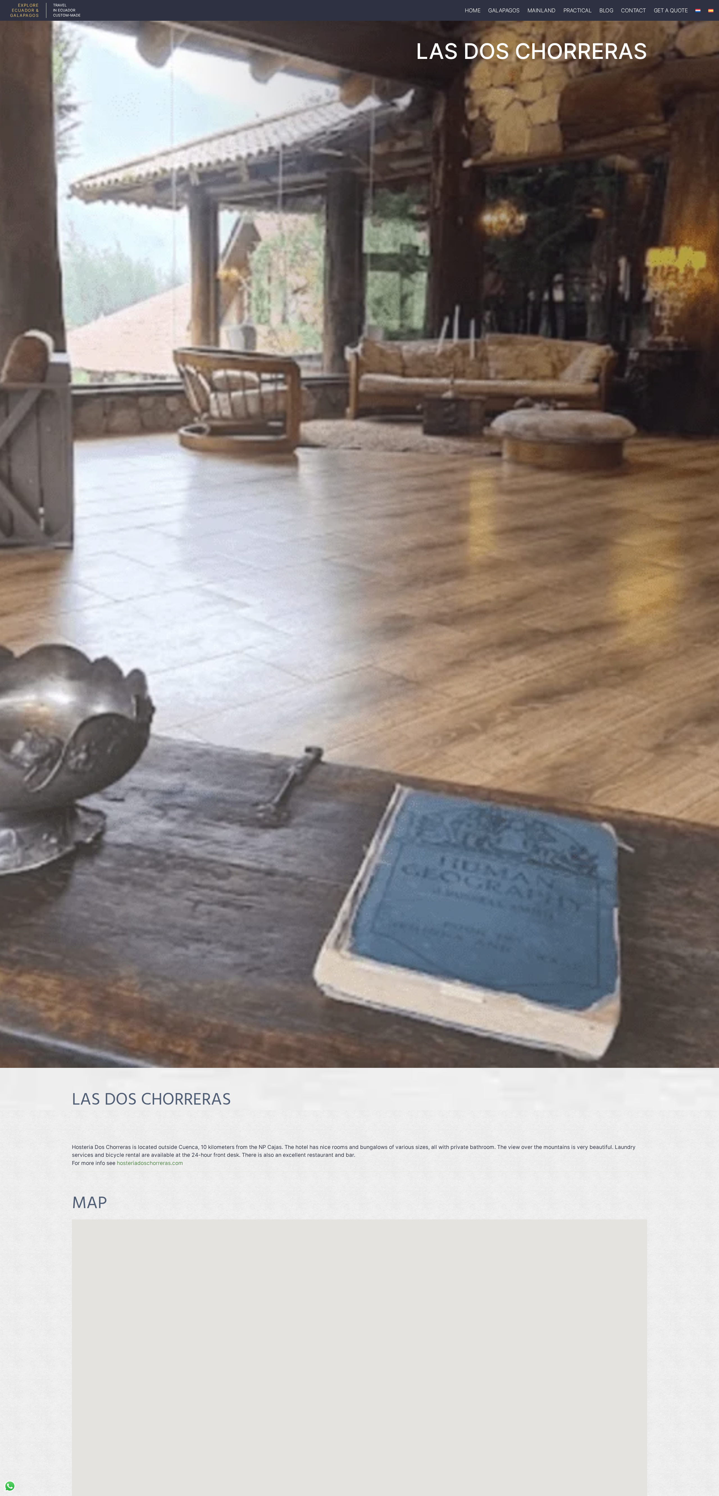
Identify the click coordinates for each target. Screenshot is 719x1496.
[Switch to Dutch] (697, 10)
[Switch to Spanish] (710, 10)
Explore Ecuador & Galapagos (24, 10)
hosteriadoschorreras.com (150, 1163)
